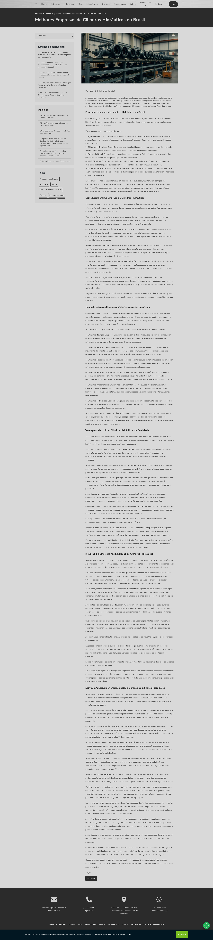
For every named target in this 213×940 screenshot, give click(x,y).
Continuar (182, 935)
